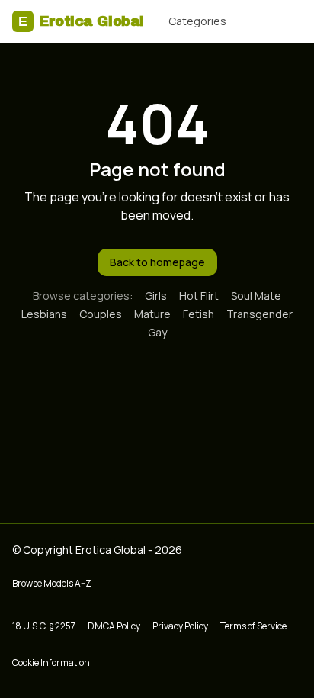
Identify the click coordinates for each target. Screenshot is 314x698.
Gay (157, 332)
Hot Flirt (199, 295)
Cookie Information (51, 662)
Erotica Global (81, 21)
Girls (156, 295)
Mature (152, 314)
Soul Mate (256, 295)
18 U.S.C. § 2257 (43, 625)
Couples (100, 314)
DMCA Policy (114, 625)
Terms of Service (253, 625)
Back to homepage (157, 262)
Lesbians (44, 314)
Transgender (259, 314)
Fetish (198, 314)
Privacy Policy (180, 625)
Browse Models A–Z (51, 583)
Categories (197, 21)
